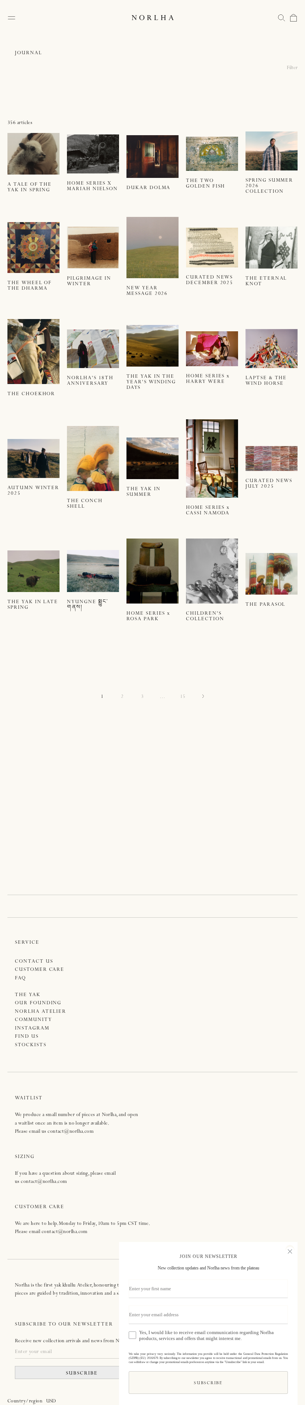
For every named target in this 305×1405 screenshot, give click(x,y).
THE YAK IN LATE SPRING (32, 605)
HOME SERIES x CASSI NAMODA (208, 510)
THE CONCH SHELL (85, 504)
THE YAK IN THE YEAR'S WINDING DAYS (151, 382)
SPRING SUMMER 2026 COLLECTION (269, 186)
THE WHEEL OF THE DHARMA (29, 286)
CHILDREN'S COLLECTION (205, 616)
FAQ (20, 978)
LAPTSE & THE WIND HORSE (266, 381)
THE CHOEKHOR (31, 394)
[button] (281, 18)
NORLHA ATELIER (40, 1012)
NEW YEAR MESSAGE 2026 (147, 291)
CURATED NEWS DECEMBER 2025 (209, 280)
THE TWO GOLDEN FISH (205, 183)
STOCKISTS (30, 1045)
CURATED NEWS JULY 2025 (268, 484)
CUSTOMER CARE (39, 970)
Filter (292, 68)
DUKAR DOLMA (148, 188)
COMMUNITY (33, 1020)
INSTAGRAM (32, 1028)
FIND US (27, 1037)
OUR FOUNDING (38, 1003)
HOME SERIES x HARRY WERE (208, 379)
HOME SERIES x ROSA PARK (148, 616)
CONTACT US (34, 962)
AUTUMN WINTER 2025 (33, 491)
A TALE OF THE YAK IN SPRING (29, 187)
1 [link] (102, 697)
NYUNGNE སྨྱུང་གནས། (87, 605)
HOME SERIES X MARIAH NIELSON (92, 186)
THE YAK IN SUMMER (143, 492)
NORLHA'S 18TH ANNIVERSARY (90, 381)
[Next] (203, 697)
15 (183, 697)
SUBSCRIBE (82, 1373)
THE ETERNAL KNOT (266, 281)
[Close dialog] (290, 1250)
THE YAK (28, 995)
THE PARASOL (265, 605)
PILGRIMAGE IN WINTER (89, 281)
